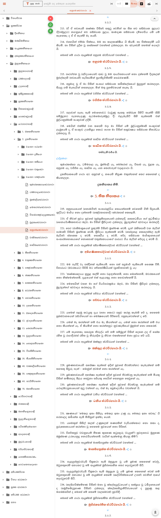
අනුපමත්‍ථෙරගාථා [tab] (78, 10)
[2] (126, 4)
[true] (149, 4)
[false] (141, 4)
